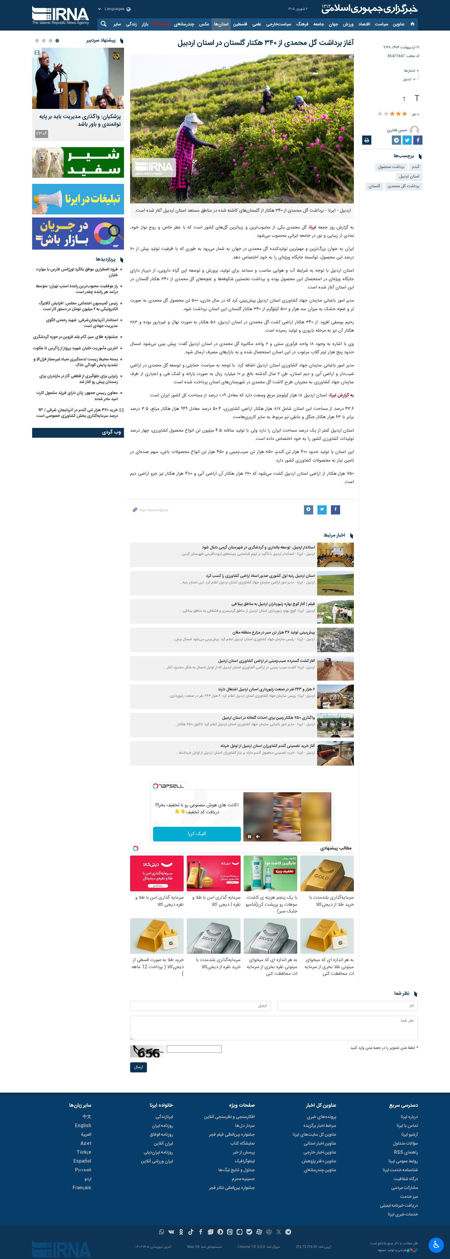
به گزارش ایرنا (342, 395)
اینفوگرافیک (244, 1161)
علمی (256, 24)
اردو (87, 1179)
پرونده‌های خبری (321, 1117)
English (83, 1126)
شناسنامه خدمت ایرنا (400, 1170)
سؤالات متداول (405, 1143)
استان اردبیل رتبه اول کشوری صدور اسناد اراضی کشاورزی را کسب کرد (260, 576)
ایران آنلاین (163, 1143)
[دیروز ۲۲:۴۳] (78, 78)
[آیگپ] (239, 1233)
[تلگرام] (288, 1233)
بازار (145, 24)
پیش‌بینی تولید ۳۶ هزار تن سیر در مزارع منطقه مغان (273, 633)
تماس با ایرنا (407, 1126)
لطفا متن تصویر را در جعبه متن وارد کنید (384, 1048)
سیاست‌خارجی (278, 24)
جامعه (318, 24)
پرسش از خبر (244, 1152)
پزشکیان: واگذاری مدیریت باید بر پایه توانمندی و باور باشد (80, 121)
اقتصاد (364, 24)
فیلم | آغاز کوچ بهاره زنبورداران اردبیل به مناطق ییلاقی (273, 604)
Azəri (86, 1143)
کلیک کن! (197, 834)
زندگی (131, 24)
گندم (415, 167)
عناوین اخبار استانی (320, 1143)
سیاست (381, 24)
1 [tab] (57, 41)
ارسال (138, 1067)
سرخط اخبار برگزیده (319, 1126)
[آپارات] (259, 1233)
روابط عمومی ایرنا (403, 1161)
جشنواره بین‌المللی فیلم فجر (232, 1134)
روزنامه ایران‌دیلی (158, 1152)
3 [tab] (44, 41)
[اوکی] (181, 1233)
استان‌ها (221, 24)
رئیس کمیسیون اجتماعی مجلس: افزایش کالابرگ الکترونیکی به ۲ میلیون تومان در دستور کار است (78, 306)
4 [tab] (37, 41)
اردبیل (407, 79)
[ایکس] (279, 1233)
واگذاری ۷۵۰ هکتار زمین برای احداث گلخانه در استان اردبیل (268, 718)
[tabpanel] (78, 94)
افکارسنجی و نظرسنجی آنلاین (229, 1117)
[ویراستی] (210, 1233)
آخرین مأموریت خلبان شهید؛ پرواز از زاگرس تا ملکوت (75, 348)
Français (82, 1188)
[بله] (249, 1233)
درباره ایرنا (409, 1117)
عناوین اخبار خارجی (319, 1152)
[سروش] (220, 1233)
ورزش (348, 24)
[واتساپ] (162, 1233)
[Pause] (249, 836)
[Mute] (258, 836)
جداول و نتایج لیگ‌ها (236, 1170)
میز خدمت (409, 1197)
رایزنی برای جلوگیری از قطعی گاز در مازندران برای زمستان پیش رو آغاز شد (78, 379)
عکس (204, 24)
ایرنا (369, 9)
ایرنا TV (159, 24)
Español (82, 1161)
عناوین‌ (398, 24)
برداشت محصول (391, 167)
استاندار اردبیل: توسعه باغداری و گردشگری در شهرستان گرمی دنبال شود (258, 547)
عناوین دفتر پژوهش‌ (319, 1161)
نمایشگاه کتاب (243, 1143)
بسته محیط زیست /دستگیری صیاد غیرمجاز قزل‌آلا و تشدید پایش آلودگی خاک (75, 362)
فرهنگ (302, 24)
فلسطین (240, 24)
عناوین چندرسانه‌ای (320, 1170)
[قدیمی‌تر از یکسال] (335, 555)
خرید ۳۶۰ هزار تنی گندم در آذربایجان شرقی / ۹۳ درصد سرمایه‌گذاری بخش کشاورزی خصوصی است (77, 413)
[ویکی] (171, 1233)
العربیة (86, 1134)
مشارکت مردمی (404, 1188)
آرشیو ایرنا (409, 1134)
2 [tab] (50, 41)
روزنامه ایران (162, 1126)
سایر (117, 24)
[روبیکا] (269, 1233)
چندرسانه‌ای (184, 24)
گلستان (374, 186)
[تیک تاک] (191, 1233)
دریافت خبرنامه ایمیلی (399, 1205)
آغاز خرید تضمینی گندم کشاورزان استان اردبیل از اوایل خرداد (267, 746)
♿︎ (436, 1244)
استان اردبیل (409, 176)
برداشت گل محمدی (403, 186)
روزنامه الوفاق (161, 1134)
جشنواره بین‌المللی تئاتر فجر (232, 1188)
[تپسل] (155, 786)
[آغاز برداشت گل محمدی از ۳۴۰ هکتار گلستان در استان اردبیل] (242, 128)
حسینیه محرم (243, 1179)
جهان (333, 24)
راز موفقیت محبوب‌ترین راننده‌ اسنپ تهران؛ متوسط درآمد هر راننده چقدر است (77, 289)
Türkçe (84, 1152)
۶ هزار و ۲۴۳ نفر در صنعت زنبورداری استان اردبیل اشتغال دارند (266, 689)
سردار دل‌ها (245, 1126)
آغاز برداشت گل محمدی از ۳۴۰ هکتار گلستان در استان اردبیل (266, 43)
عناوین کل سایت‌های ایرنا (314, 1134)
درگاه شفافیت (406, 1179)
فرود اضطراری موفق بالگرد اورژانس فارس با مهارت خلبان (77, 272)
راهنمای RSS (406, 1152)
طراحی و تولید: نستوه (392, 1250)
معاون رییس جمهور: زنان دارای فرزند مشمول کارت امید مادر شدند (77, 396)
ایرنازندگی (164, 1117)
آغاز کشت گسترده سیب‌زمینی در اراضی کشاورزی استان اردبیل (266, 661)
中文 (87, 1117)
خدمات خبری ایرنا (403, 1214)
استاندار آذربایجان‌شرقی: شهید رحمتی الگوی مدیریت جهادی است (82, 323)
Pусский (83, 1170)
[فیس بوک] (201, 1233)
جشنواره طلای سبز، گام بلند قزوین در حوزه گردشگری (75, 337)
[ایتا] (230, 1233)
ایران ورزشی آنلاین (157, 1161)
